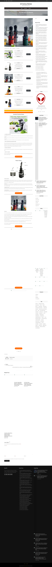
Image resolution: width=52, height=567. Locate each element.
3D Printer (37, 303)
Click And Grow (44, 306)
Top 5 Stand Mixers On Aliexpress (39, 67)
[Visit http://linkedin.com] (40, 111)
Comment (5, 445)
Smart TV (43, 322)
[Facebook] (5, 474)
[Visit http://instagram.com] (42, 111)
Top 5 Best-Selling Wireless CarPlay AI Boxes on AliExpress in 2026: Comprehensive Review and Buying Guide (8, 435)
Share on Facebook (17, 351)
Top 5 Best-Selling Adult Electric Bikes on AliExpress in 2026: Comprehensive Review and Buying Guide (41, 52)
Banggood (37, 297)
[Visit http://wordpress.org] (44, 111)
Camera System (40, 306)
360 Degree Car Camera (41, 303)
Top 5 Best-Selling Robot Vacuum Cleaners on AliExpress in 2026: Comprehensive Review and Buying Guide (41, 33)
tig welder (37, 325)
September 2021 (38, 204)
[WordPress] (11, 474)
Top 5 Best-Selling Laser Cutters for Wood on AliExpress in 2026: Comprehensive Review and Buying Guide (41, 49)
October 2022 (37, 199)
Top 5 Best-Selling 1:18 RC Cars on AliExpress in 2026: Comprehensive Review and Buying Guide (41, 191)
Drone (36, 310)
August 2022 (37, 201)
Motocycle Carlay (41, 314)
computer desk (45, 307)
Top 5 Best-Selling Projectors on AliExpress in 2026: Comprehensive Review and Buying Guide (41, 548)
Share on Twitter (18, 351)
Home (21, 8)
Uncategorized (37, 298)
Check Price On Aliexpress (19, 156)
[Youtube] (10, 474)
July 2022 (37, 202)
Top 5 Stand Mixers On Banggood (39, 68)
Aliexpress (25, 8)
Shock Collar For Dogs (44, 318)
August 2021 (37, 205)
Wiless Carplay (37, 326)
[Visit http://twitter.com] (39, 111)
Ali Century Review (26, 4)
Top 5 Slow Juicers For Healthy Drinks (24, 509)
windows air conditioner (42, 326)
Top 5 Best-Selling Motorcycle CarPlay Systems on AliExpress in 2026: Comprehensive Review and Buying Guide (41, 43)
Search (36, 18)
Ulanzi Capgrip (40, 325)
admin (10, 48)
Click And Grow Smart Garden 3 (39, 307)
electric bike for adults (42, 310)
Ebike (38, 310)
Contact (30, 8)
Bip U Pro (37, 306)
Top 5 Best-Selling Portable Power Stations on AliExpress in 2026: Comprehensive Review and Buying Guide (41, 40)
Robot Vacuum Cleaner (38, 318)
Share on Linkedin (20, 351)
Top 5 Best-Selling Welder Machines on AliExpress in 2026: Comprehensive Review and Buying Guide (42, 476)
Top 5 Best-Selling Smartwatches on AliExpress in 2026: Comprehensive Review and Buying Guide (41, 182)
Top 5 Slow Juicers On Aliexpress (23, 506)
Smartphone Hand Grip (38, 322)
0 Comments (17, 48)
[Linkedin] (8, 474)
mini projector (37, 314)
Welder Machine (44, 325)
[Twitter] (6, 474)
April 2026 (37, 198)
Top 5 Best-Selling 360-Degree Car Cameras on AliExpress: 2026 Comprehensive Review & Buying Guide (41, 61)
